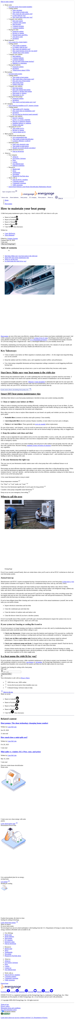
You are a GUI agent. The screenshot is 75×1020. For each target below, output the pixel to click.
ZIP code (4, 669)
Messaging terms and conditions (11, 1008)
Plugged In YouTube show (20, 176)
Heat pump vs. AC (18, 95)
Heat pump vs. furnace (19, 93)
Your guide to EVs (18, 128)
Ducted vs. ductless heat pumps (22, 91)
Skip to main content (7, 1)
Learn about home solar (8, 823)
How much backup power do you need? (24, 51)
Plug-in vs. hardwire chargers (21, 121)
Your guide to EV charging (20, 109)
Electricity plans (10, 942)
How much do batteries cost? (21, 49)
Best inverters (16, 24)
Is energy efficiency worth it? (21, 141)
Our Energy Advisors (19, 158)
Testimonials (16, 172)
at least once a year (68, 581)
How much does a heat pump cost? (23, 79)
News (14, 171)
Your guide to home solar (20, 12)
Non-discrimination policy (9, 1010)
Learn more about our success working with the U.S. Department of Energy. (24, 1017)
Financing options (18, 31)
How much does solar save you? (22, 17)
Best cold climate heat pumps (21, 89)
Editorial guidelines (18, 165)
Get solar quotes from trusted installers (20, 7)
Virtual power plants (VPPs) (21, 70)
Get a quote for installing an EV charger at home (23, 105)
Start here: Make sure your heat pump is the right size (21, 256)
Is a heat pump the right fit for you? (15, 261)
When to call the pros (11, 259)
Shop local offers (6, 674)
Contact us (8, 968)
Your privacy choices (10, 1011)
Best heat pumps (17, 88)
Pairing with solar (17, 84)
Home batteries (14, 197)
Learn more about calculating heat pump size (15, 389)
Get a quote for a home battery (18, 42)
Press (14, 160)
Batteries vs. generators (19, 63)
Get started (4, 882)
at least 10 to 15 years (41, 338)
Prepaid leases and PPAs (20, 35)
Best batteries (16, 56)
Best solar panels (17, 21)
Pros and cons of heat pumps (21, 81)
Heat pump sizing (17, 82)
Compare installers (18, 28)
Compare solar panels (19, 22)
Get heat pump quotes (15, 74)
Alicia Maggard (9, 235)
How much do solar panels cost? (22, 14)
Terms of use (5, 1004)
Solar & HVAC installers (20, 179)
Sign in (60, 198)
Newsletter (15, 174)
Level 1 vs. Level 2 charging (21, 119)
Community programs (19, 183)
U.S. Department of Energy (38, 340)
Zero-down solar (17, 37)
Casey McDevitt (10, 233)
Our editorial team (18, 164)
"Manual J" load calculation (36, 382)
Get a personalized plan (19, 137)
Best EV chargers (17, 118)
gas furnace (30, 662)
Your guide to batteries (19, 45)
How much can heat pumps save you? (24, 102)
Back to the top (8, 692)
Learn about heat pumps (8, 922)
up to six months (40, 424)
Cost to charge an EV (19, 132)
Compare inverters (18, 26)
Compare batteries (18, 58)
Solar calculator (17, 10)
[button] (11, 481)
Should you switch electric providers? (24, 148)
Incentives (15, 38)
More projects (42, 197)
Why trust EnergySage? (8, 244)
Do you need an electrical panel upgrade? (25, 114)
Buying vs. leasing (18, 33)
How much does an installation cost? (23, 111)
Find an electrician (18, 151)
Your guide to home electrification (22, 139)
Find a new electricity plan (20, 144)
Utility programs (17, 185)
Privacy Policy (25, 678)
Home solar (5, 197)
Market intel (16, 169)
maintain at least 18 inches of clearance (39, 445)
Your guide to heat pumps (20, 77)
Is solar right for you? (19, 15)
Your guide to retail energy (20, 146)
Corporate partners (18, 181)
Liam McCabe (12, 727)
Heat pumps (24, 197)
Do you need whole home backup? (23, 61)
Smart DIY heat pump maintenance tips (17, 257)
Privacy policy (5, 1006)
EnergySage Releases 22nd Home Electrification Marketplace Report (30, 187)
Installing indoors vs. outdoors (21, 123)
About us (15, 157)
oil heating (39, 662)
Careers (14, 162)
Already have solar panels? (20, 52)
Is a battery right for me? (20, 47)
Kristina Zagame (13, 238)
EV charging (32, 197)
